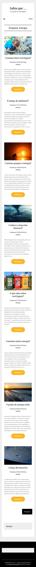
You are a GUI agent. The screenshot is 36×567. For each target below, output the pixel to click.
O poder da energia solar (18, 404)
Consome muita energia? (18, 341)
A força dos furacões (18, 468)
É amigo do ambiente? (18, 101)
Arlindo (18, 64)
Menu (31, 19)
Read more (18, 89)
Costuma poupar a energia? (18, 163)
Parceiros (9, 526)
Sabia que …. (18, 8)
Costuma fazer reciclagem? (18, 58)
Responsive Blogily (14, 564)
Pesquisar (27, 512)
